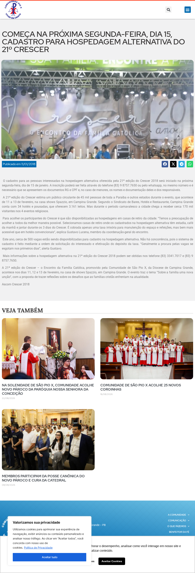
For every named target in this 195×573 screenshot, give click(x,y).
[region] (49, 540)
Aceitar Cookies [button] (111, 561)
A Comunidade (177, 514)
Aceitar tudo (49, 557)
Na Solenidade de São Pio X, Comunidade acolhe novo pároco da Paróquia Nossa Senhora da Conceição (48, 389)
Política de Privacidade (38, 547)
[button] (168, 9)
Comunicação (177, 520)
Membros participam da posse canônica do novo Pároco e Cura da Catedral (43, 478)
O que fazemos (176, 526)
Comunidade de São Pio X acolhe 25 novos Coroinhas (140, 387)
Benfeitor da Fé (179, 532)
